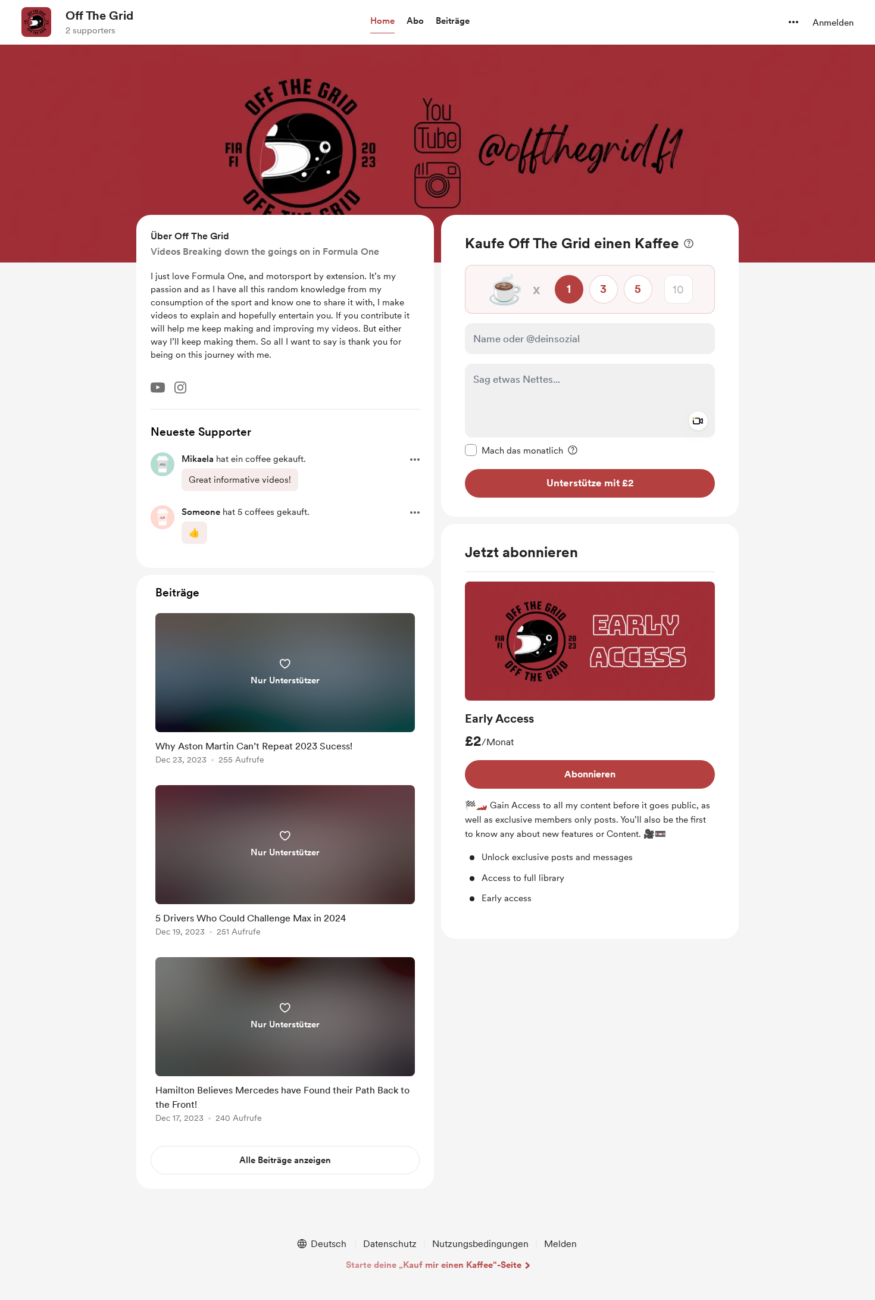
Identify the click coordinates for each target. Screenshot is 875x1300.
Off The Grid (99, 15)
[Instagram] (180, 387)
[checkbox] (514, 450)
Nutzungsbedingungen (480, 1243)
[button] (382, 21)
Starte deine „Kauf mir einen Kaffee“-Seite (433, 1265)
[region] (590, 366)
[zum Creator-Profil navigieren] (36, 22)
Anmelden (833, 22)
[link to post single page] (285, 690)
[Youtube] (158, 387)
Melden (560, 1243)
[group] (590, 743)
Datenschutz (390, 1243)
